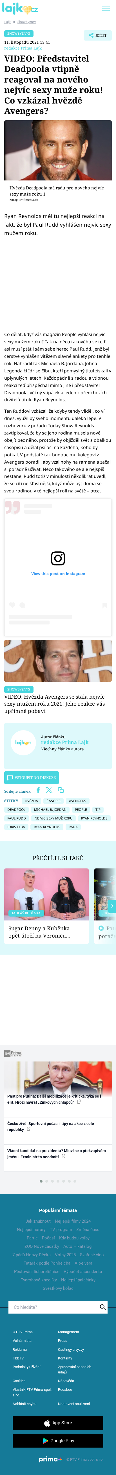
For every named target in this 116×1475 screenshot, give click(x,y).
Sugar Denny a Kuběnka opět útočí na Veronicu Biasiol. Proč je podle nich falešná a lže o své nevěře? (41, 932)
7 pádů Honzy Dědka (31, 1254)
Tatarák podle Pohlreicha (47, 1263)
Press (62, 1340)
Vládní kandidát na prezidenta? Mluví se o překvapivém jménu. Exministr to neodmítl (56, 1153)
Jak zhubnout (38, 1221)
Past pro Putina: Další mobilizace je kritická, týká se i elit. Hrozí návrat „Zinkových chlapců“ (54, 1099)
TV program (61, 1229)
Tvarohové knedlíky (39, 1280)
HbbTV (18, 1358)
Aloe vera (83, 1263)
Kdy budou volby (74, 1238)
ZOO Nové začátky (41, 1246)
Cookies (19, 1381)
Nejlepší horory (31, 1229)
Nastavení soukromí (74, 1404)
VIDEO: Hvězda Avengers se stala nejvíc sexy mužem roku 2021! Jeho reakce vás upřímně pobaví (54, 704)
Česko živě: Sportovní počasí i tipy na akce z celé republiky (50, 1126)
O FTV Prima (23, 1332)
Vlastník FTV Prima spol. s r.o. (32, 1392)
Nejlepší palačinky (78, 1280)
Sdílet (95, 37)
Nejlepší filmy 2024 (73, 1221)
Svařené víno (92, 1254)
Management (68, 1332)
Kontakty (65, 1358)
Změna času (87, 1229)
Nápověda (66, 1381)
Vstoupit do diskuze (35, 777)
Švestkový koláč (58, 1288)
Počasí (48, 1238)
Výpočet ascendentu (83, 1271)
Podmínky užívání (26, 1367)
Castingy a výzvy (71, 1349)
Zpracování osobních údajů (74, 1370)
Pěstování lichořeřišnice (36, 1271)
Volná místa (22, 1340)
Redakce (65, 1389)
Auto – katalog (77, 1246)
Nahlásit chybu (24, 1404)
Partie (32, 1238)
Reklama (20, 1349)
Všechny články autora (62, 748)
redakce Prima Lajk (23, 48)
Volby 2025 (65, 1254)
